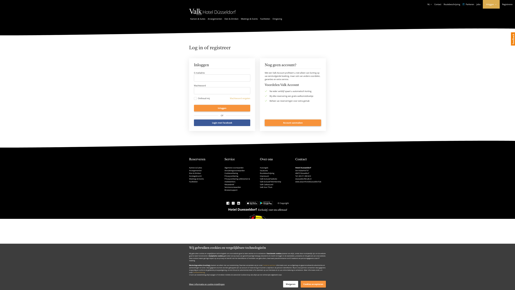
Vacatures (264, 170)
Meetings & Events (249, 18)
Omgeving (277, 18)
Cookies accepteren (313, 284)
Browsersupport (231, 190)
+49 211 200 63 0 (304, 176)
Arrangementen (215, 18)
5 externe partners (269, 265)
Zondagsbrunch (195, 176)
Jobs (478, 4)
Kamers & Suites (197, 18)
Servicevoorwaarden (233, 187)
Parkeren (469, 4)
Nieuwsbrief (229, 184)
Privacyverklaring (231, 176)
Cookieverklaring (199, 272)
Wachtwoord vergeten (240, 98)
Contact (437, 4)
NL (428, 4)
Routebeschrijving (452, 4)
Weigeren (290, 284)
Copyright (284, 203)
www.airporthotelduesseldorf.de (308, 181)
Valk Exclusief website (268, 179)
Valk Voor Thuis (266, 187)
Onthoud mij (204, 98)
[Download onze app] (252, 203)
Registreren (507, 4)
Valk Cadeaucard (266, 184)
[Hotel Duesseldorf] (212, 15)
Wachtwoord (200, 85)
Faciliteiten (265, 18)
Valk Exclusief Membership (270, 181)
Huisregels (264, 167)
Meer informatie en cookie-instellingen (207, 284)
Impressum (264, 176)
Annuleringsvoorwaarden (235, 170)
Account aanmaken (293, 122)
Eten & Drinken (231, 18)
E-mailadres (199, 72)
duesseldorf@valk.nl (303, 179)
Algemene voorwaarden (234, 167)
